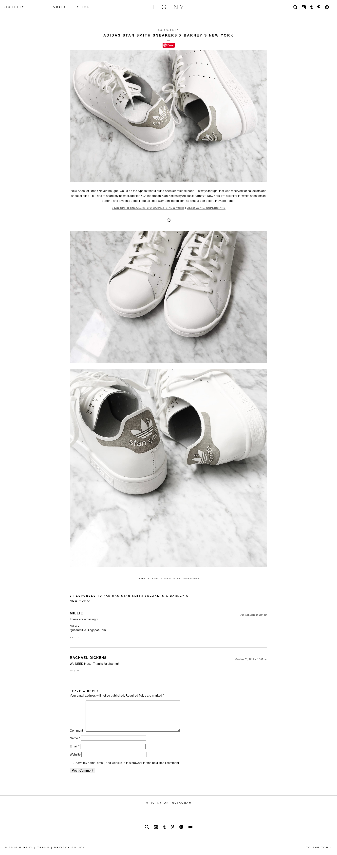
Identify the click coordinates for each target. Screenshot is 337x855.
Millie (76, 613)
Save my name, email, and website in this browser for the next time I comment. (127, 763)
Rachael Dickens (88, 658)
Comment (77, 730)
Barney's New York (164, 578)
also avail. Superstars (206, 208)
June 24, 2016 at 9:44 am (253, 615)
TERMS (43, 847)
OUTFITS (14, 7)
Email (74, 746)
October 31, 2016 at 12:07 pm (251, 659)
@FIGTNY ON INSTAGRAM (169, 802)
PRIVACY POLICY (69, 847)
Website (75, 754)
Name (75, 738)
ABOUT (61, 7)
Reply (74, 637)
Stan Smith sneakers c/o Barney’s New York (148, 208)
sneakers (191, 578)
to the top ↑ (319, 847)
